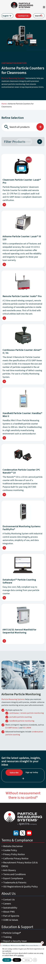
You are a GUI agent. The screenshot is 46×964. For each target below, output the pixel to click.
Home (4, 103)
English (6, 15)
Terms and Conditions (14, 874)
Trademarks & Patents (14, 882)
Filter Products (14, 141)
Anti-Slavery (9, 870)
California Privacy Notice (15, 858)
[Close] (42, 942)
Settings (27, 960)
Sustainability (10, 907)
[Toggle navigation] (44, 8)
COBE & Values (10, 919)
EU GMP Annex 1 (12, 727)
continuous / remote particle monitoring (26, 713)
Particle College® (12, 932)
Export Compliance (13, 878)
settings (21, 955)
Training (7, 936)
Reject (17, 960)
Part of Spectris (11, 915)
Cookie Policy (10, 850)
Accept (7, 960)
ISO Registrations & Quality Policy (20, 886)
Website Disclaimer (13, 846)
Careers (7, 903)
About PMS (9, 911)
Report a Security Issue (15, 940)
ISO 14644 (27, 727)
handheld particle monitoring (21, 721)
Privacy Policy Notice (14, 854)
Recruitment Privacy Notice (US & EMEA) (19, 864)
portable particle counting (20, 717)
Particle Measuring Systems (13, 78)
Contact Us (23, 15)
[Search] (41, 15)
